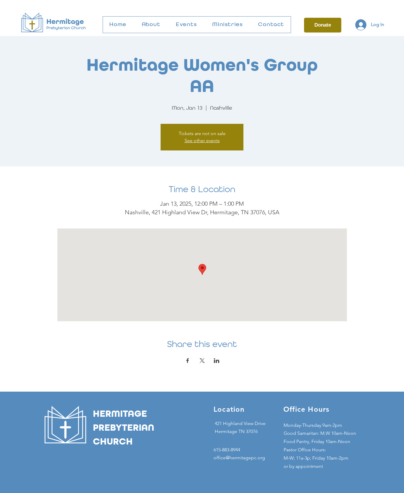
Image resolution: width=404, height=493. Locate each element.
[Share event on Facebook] (187, 360)
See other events (202, 140)
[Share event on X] (202, 360)
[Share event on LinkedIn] (216, 360)
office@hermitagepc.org (239, 457)
